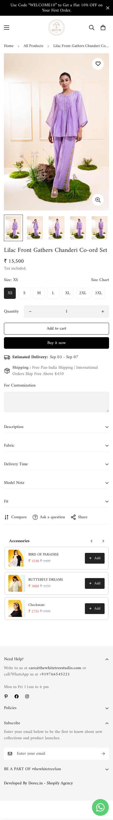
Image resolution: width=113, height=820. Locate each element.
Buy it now (56, 343)
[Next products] (103, 541)
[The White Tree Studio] (56, 27)
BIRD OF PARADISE (43, 554)
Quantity (11, 311)
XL (67, 293)
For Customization (19, 385)
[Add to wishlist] (98, 64)
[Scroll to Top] (103, 792)
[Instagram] (27, 696)
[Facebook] (16, 696)
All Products (33, 46)
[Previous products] (91, 541)
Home (8, 46)
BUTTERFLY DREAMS (45, 580)
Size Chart (100, 280)
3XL (98, 293)
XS (10, 293)
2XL (82, 293)
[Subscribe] (103, 754)
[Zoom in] (98, 200)
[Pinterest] (6, 696)
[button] (103, 28)
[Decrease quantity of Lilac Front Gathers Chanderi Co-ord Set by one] (30, 311)
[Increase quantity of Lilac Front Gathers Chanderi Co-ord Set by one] (103, 311)
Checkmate (36, 605)
